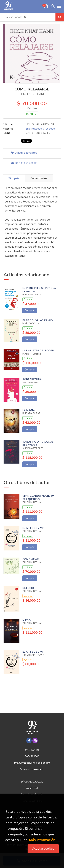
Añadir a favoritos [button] (26, 153)
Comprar (30, 310)
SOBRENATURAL (32, 379)
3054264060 (32, 756)
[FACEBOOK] (29, 740)
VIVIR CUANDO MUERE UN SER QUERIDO (38, 497)
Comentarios (38, 178)
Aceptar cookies (43, 849)
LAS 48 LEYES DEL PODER (38, 350)
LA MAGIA (28, 410)
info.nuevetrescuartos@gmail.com (32, 762)
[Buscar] (59, 17)
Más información (42, 840)
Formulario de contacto (32, 769)
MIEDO (26, 620)
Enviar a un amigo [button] (26, 163)
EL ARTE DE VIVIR (33, 528)
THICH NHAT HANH (32, 94)
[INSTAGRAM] (35, 740)
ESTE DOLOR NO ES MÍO (37, 320)
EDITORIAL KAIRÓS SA (40, 124)
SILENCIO (28, 588)
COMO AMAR (30, 559)
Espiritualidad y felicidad (40, 128)
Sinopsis (13, 178)
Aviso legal (32, 788)
